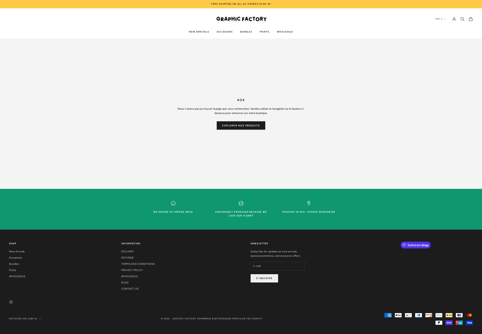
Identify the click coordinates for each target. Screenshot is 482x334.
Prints (264, 31)
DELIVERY (127, 251)
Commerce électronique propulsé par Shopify (230, 318)
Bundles (246, 31)
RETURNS (127, 257)
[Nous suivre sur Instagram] (11, 302)
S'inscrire (264, 278)
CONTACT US (130, 288)
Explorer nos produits (241, 125)
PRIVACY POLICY (132, 270)
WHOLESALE (285, 31)
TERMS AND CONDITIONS (138, 264)
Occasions (225, 31)
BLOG (125, 282)
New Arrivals (199, 31)
